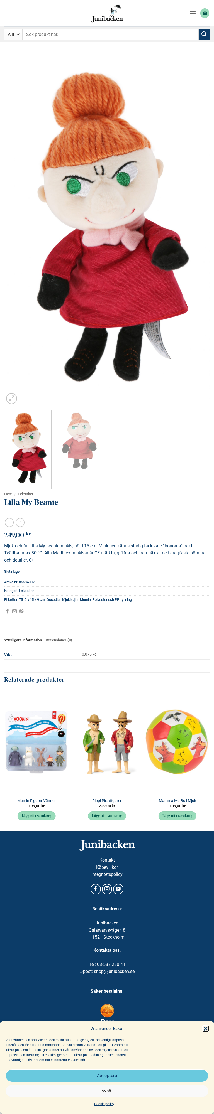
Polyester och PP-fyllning (112, 599)
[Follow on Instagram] (107, 889)
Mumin (85, 599)
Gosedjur (53, 599)
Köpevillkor (107, 867)
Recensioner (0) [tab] (59, 640)
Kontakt (107, 860)
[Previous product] (20, 522)
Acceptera (107, 1075)
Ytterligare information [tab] (23, 640)
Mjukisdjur (70, 599)
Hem (8, 494)
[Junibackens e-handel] (107, 13)
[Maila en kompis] (14, 611)
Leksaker (25, 494)
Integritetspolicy (107, 874)
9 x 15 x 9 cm (35, 599)
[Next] (199, 229)
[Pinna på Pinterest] (21, 611)
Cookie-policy (104, 1104)
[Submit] (204, 34)
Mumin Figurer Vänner (36, 800)
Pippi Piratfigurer (106, 800)
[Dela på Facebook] (7, 611)
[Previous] (15, 229)
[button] (205, 1028)
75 (21, 599)
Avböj (107, 1090)
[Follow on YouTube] (118, 889)
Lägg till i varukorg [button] (37, 816)
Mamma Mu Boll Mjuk (177, 800)
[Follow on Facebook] (96, 889)
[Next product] (9, 522)
